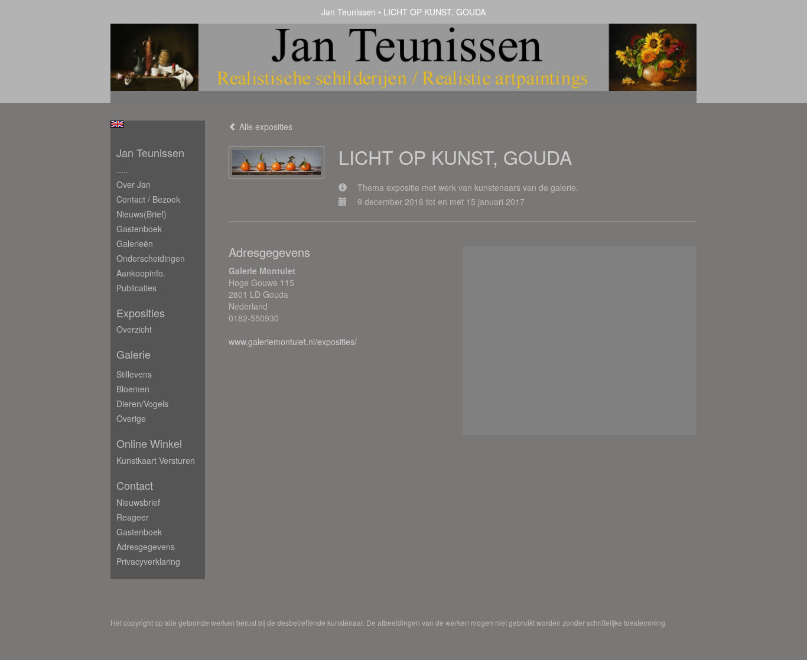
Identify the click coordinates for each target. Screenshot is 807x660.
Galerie (133, 354)
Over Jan (133, 184)
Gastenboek (139, 229)
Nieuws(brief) (141, 214)
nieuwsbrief (138, 502)
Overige (131, 418)
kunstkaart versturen (155, 460)
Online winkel (149, 443)
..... (122, 169)
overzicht (134, 329)
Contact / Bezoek (148, 199)
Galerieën (134, 243)
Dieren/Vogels (142, 403)
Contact (134, 485)
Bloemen (132, 389)
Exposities (140, 312)
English (117, 124)
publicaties (136, 288)
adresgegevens (145, 546)
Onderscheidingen (150, 258)
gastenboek (139, 532)
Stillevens (134, 374)
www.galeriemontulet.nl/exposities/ (293, 341)
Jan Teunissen (348, 12)
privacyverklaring (148, 561)
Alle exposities (264, 126)
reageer (132, 517)
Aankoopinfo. (140, 273)
